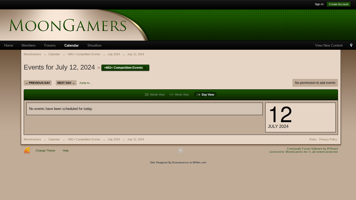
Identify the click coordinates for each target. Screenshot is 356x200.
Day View (207, 94)
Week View (181, 94)
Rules (313, 139)
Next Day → (66, 82)
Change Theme (45, 150)
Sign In (319, 4)
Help (66, 150)
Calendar (71, 45)
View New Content (329, 45)
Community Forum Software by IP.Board (312, 148)
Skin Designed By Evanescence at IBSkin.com (178, 162)
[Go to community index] (83, 25)
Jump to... (85, 82)
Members (29, 45)
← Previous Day (37, 82)
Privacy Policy (328, 139)
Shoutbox (94, 45)
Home (8, 45)
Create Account (338, 4)
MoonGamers (32, 139)
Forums (50, 45)
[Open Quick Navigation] (351, 45)
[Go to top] (180, 150)
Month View (157, 94)
